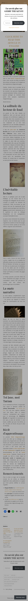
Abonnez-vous (18, 23)
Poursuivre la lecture (14, 27)
